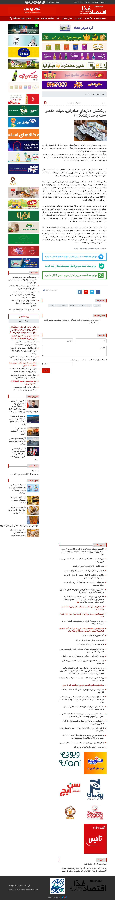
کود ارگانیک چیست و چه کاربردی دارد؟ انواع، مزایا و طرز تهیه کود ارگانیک (23, 350)
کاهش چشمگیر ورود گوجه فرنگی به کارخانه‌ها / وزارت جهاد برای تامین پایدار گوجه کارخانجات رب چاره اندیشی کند (23, 406)
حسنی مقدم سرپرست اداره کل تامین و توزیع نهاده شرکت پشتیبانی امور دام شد (22, 280)
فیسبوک (39, 2)
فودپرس (91, 10)
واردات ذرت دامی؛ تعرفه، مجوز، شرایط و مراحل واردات (83, 656)
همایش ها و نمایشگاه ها (21, 18)
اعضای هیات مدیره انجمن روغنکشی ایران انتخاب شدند (25, 343)
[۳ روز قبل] (33, 451)
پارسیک (52, 305)
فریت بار (35, 470)
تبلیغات (76, 2)
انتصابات (34, 273)
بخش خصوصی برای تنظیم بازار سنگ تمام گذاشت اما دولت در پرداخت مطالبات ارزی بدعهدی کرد (83, 737)
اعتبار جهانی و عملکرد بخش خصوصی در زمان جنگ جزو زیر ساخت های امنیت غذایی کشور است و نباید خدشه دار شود (81, 699)
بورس (36, 18)
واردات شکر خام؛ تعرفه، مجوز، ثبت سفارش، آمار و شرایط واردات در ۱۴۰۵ (81, 679)
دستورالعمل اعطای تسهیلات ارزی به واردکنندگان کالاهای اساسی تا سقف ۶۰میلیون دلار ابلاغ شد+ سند (81, 630)
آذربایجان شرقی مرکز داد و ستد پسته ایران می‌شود (17, 441)
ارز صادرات (81, 305)
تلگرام (31, 2)
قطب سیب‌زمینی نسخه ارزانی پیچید (90, 640)
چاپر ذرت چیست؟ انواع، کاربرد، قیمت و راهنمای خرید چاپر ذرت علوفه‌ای (83, 622)
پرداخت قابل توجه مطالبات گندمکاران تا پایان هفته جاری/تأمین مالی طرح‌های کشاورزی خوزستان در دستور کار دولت (84, 870)
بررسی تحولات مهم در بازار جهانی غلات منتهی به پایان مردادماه (83, 662)
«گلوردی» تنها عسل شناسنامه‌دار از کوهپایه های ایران (18, 533)
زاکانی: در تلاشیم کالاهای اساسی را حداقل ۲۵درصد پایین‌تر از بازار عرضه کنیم (24, 454)
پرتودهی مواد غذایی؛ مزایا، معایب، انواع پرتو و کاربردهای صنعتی (22, 358)
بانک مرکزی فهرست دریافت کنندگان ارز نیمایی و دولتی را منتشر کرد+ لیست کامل (71, 322)
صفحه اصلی (100, 94)
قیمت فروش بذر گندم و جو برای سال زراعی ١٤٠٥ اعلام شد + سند (23, 337)
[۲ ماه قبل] (33, 500)
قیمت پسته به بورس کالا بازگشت (91, 644)
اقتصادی (88, 18)
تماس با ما (95, 2)
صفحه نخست (100, 18)
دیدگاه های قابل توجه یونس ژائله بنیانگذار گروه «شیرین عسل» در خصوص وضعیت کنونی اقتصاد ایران (82, 715)
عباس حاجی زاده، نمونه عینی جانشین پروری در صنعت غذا (25, 389)
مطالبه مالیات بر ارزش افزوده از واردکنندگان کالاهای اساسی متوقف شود (83, 708)
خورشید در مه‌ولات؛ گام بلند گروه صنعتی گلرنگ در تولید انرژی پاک (17, 420)
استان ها (101, 859)
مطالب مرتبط (99, 315)
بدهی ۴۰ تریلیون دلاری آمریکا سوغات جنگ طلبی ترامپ (82, 742)
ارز (90, 305)
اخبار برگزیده (89, 94)
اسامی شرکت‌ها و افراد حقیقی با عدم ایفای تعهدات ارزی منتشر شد (82, 730)
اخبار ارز (97, 305)
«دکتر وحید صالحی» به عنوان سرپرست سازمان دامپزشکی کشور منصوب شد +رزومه (23, 294)
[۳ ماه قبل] (33, 510)
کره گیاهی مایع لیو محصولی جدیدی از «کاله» (18, 500)
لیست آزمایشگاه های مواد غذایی (25, 474)
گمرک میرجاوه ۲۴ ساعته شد (93, 635)
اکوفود (72, 305)
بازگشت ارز (62, 305)
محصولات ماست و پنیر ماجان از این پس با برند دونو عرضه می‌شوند (17, 489)
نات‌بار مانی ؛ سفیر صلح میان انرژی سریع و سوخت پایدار (17, 510)
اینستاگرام (27, 2)
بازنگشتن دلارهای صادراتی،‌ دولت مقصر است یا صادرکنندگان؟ (76, 113)
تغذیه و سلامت (47, 18)
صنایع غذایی (67, 18)
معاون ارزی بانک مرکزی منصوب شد (22, 309)
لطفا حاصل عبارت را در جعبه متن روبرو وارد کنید (89, 360)
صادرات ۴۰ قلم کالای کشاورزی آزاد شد (89, 747)
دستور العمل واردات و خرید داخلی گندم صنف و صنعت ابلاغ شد (23, 376)
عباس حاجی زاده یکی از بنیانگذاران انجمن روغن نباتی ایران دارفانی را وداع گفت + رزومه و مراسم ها (23, 329)
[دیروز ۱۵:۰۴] (33, 404)
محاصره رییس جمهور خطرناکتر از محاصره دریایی (23, 382)
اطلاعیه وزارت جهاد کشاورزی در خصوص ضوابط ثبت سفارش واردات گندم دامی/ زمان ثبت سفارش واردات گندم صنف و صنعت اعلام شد (83, 599)
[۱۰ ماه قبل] (33, 520)
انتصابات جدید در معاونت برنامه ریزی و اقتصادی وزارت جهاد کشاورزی (24, 303)
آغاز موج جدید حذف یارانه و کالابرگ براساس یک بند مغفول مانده (22, 370)
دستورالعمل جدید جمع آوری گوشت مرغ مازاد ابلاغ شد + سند (82, 615)
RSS (43, 2)
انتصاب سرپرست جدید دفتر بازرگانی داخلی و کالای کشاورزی (22, 287)
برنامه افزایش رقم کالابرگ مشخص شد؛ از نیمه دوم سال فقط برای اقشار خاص (82, 650)
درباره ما (103, 2)
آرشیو (81, 2)
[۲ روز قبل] (33, 419)
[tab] (23, 316)
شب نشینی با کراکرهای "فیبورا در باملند (18, 431)
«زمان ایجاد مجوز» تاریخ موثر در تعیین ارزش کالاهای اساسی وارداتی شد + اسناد (83, 722)
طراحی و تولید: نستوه (55, 897)
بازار (57, 18)
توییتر (35, 2)
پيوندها (88, 2)
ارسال (46, 370)
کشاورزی (78, 18)
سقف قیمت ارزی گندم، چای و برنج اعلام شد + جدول (22, 364)
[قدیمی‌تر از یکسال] (33, 533)
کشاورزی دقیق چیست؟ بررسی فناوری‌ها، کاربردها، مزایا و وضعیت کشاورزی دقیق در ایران (82, 591)
